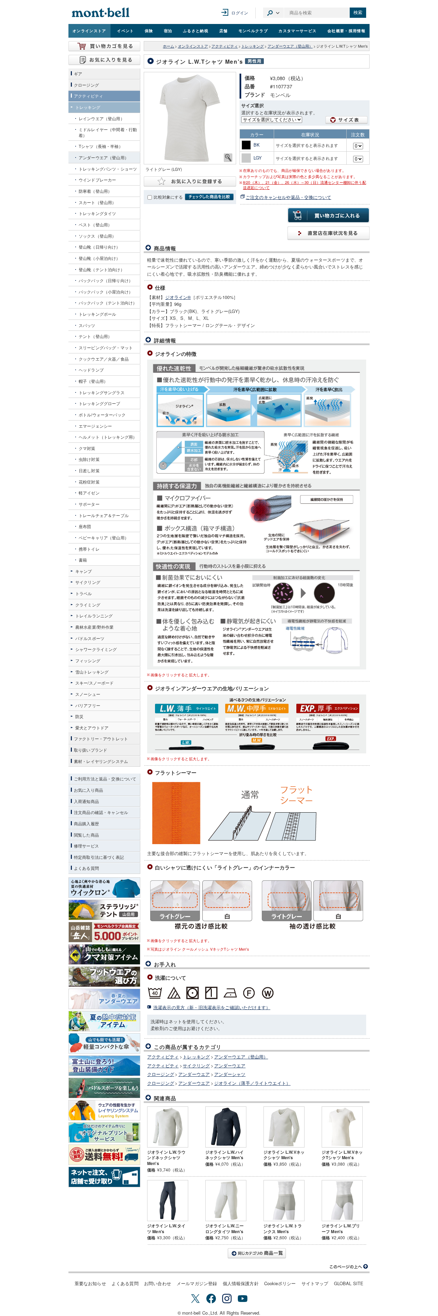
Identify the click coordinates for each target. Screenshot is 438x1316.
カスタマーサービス (298, 30)
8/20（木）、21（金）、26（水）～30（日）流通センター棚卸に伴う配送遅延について (304, 185)
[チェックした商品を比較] (209, 196)
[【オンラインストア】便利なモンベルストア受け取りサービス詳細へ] (104, 1177)
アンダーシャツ (230, 1074)
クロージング (160, 1074)
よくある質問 (125, 1283)
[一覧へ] (257, 1253)
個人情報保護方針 (241, 1283)
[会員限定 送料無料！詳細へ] (104, 1154)
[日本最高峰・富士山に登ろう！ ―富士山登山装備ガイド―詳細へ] (104, 1065)
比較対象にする (168, 197)
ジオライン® (178, 297)
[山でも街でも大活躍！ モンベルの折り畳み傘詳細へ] (104, 1043)
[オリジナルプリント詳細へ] (104, 1132)
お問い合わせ (157, 1283)
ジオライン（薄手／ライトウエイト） (252, 1083)
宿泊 (168, 30)
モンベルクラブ (253, 30)
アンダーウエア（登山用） (290, 46)
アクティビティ (224, 46)
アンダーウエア (230, 1065)
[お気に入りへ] (104, 60)
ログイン (239, 12)
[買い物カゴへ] (104, 46)
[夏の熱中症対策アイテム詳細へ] (104, 1021)
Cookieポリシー (280, 1283)
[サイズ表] (346, 120)
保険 (149, 30)
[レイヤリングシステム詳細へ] (104, 1110)
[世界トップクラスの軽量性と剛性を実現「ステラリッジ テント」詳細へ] (104, 910)
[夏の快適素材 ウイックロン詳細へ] (104, 887)
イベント (125, 30)
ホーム (168, 46)
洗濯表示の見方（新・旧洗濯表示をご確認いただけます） (211, 1007)
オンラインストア (89, 30)
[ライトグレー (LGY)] (190, 118)
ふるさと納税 (195, 30)
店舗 (223, 30)
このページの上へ (349, 1266)
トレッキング (252, 46)
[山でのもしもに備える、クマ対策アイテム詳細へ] (104, 954)
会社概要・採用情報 (346, 30)
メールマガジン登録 (197, 1283)
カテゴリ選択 (273, 13)
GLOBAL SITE (349, 1283)
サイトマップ (314, 1283)
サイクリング (196, 1065)
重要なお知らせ (90, 1283)
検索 (357, 12)
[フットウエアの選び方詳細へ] (104, 976)
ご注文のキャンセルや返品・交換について (288, 197)
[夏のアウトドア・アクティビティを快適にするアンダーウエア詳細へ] (104, 999)
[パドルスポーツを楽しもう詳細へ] (104, 1088)
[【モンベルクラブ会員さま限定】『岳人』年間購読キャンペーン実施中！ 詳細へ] (104, 932)
